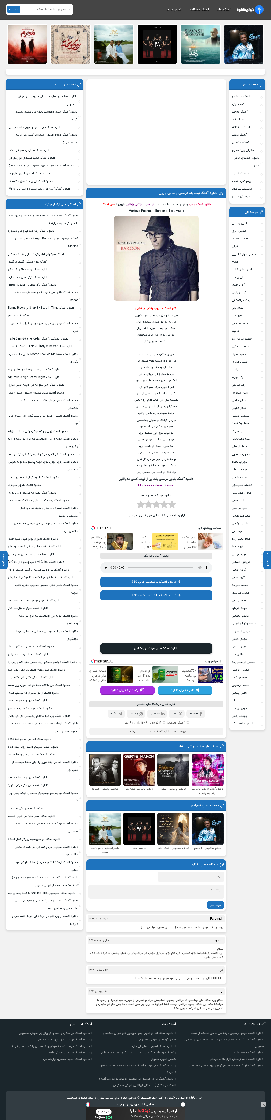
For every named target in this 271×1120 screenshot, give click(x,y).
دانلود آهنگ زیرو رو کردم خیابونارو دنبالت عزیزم (38, 431)
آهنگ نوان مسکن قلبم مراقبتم (27, 262)
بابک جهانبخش (241, 300)
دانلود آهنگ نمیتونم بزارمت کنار (28, 608)
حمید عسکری (240, 346)
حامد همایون (240, 323)
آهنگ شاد (224, 9)
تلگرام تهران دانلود (182, 690)
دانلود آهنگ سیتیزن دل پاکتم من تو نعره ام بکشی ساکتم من (46, 851)
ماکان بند (237, 654)
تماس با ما (174, 9)
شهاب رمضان (240, 470)
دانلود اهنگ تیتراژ (243, 173)
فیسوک (193, 714)
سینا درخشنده (241, 423)
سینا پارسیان (240, 446)
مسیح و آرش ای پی (244, 624)
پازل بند (237, 316)
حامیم (235, 331)
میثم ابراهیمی (240, 685)
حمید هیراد (239, 354)
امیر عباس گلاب (242, 269)
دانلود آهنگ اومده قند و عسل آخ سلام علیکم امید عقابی (46, 866)
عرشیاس (237, 531)
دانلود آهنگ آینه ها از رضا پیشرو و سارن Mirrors (39, 189)
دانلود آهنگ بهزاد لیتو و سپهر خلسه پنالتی (35, 127)
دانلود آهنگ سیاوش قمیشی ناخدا (30, 150)
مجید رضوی (239, 601)
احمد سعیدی (240, 239)
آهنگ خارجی (239, 112)
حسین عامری (240, 362)
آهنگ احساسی (241, 96)
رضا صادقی (238, 385)
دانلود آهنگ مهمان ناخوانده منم (28, 701)
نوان (234, 701)
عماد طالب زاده (241, 539)
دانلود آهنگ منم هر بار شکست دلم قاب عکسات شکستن (48, 404)
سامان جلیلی (239, 400)
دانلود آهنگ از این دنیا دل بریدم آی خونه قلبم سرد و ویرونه (45, 920)
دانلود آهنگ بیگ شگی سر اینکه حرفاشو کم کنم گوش (41, 577)
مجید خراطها (239, 608)
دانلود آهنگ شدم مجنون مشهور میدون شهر (36, 393)
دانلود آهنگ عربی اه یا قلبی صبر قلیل (31, 554)
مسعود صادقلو (241, 477)
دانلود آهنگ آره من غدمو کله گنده (30, 739)
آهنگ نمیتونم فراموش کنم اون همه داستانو (36, 254)
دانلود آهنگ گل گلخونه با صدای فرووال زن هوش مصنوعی (226, 1066)
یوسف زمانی (239, 716)
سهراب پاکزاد (239, 462)
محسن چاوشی (240, 670)
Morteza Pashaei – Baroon (156, 486)
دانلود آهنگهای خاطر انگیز (247, 162)
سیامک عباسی (240, 416)
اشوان (235, 246)
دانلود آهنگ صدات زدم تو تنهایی (28, 654)
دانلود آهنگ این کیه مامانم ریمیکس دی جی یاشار (39, 716)
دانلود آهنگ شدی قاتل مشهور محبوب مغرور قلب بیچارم (46, 589)
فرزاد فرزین (239, 554)
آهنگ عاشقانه (199, 9)
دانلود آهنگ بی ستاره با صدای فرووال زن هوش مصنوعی (47, 100)
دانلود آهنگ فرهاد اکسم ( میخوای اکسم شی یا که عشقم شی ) (46, 138)
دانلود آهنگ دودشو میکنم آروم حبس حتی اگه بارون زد (42, 662)
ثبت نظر (215, 905)
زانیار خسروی (240, 393)
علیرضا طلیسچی (242, 485)
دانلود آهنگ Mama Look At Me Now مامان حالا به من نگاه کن (43, 358)
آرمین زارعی (239, 292)
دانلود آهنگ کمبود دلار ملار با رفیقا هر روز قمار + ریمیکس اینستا (47, 512)
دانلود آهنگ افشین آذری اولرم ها (29, 173)
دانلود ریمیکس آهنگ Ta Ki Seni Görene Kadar (38, 339)
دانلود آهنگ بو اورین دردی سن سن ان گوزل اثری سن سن (44, 327)
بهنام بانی (238, 308)
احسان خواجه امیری (244, 254)
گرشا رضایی (239, 570)
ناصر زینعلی (239, 693)
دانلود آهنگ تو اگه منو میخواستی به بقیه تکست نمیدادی (47, 827)
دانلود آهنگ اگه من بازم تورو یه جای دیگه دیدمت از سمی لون (45, 766)
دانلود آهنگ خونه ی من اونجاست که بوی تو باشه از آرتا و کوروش (43, 443)
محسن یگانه (240, 678)
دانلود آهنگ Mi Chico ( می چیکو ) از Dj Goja (36, 562)
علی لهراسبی (239, 508)
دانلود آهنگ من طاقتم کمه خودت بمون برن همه (39, 685)
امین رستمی (239, 223)
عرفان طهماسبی (242, 493)
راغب (235, 369)
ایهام (235, 262)
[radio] (172, 505)
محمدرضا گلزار (240, 593)
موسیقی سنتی (241, 196)
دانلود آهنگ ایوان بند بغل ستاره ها (31, 181)
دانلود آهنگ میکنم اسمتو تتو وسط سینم (34, 755)
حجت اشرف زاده (242, 339)
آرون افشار (238, 285)
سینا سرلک (238, 431)
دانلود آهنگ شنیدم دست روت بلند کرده (33, 747)
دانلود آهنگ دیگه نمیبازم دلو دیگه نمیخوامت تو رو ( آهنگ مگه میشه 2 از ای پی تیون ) (45, 881)
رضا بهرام (237, 377)
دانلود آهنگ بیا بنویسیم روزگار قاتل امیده (34, 839)
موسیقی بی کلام (242, 189)
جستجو (13, 9)
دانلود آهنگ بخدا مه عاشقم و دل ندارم (32, 493)
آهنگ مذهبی (240, 143)
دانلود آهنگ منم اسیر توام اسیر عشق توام (34, 369)
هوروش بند (239, 708)
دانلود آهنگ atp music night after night (34, 377)
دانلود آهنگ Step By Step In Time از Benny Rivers (41, 308)
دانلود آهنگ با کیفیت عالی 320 (154, 582)
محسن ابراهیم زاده (243, 662)
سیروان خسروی (242, 454)
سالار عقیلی (239, 408)
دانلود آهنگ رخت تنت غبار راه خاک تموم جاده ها (38, 500)
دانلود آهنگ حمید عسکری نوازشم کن (32, 158)
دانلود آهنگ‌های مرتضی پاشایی (156, 648)
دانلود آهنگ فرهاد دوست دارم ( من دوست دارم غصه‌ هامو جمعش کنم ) (44, 727)
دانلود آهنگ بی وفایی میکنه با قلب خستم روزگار (38, 570)
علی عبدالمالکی (241, 516)
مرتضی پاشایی (136, 731)
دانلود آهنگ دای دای (21, 316)
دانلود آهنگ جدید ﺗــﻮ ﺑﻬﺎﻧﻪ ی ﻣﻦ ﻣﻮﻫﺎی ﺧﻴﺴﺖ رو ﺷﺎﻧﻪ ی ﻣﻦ (46, 527)
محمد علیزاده (240, 585)
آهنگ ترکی (238, 104)
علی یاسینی (239, 500)
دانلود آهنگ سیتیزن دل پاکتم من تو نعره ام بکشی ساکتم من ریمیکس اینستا (46, 904)
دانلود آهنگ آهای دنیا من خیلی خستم (31, 816)
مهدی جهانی (239, 639)
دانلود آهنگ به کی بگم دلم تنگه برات (31, 678)
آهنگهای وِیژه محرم (244, 150)
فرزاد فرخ (237, 547)
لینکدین (155, 714)
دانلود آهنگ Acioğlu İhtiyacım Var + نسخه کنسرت (40, 346)
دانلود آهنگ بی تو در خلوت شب (28, 778)
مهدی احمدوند (241, 631)
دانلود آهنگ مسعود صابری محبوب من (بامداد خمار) (41, 166)
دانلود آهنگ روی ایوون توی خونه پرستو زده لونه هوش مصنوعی (43, 466)
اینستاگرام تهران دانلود (125, 690)
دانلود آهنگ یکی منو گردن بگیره (28, 785)
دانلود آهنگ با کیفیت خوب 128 (153, 595)
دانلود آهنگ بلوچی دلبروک (24, 485)
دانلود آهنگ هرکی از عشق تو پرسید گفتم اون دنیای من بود (43, 419)
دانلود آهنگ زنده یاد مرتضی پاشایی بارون (188, 193)
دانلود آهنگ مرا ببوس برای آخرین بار (31, 647)
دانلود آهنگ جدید (159, 731)
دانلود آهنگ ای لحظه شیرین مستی (30, 708)
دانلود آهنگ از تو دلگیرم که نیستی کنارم (33, 693)
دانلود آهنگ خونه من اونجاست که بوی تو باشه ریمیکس (48, 620)
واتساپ (133, 714)
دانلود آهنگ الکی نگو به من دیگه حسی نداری (36, 385)
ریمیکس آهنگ (241, 181)
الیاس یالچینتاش (242, 724)
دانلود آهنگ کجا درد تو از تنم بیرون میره (33, 477)
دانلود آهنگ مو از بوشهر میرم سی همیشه (34, 601)
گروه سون (238, 577)
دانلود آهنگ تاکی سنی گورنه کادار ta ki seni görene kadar (45, 296)
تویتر (174, 714)
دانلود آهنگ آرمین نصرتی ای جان (153, 1046)
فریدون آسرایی (241, 562)
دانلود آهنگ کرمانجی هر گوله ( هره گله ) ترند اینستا (41, 454)
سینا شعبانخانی (241, 439)
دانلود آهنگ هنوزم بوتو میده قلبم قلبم (33, 539)
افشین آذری (239, 231)
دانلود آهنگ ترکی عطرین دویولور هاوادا (32, 285)
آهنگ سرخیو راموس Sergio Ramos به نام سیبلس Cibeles (46, 242)
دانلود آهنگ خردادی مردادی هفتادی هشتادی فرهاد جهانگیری (46, 635)
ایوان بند (237, 277)
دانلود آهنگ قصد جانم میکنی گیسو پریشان (35, 547)
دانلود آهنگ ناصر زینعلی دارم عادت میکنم (236, 1059)
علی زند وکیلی (240, 523)
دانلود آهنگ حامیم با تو (248, 1053)
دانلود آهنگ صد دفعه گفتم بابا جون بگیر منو (36, 670)
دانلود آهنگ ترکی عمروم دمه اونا (28, 277)
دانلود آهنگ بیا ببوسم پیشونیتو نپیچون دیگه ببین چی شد (43, 797)
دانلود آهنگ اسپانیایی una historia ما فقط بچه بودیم (42, 893)
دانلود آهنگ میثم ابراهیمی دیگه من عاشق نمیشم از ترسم (44, 115)
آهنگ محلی (239, 135)
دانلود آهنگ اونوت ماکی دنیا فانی (28, 269)
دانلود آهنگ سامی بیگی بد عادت (28, 808)
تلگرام (114, 714)
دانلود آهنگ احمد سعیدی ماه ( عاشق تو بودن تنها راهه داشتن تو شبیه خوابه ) (43, 219)
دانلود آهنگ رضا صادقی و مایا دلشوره (31, 231)
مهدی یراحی (239, 647)
